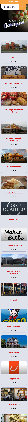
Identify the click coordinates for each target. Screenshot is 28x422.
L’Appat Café (14, 379)
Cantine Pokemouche (14, 193)
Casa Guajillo (14, 219)
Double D (14, 300)
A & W (14, 57)
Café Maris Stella (14, 167)
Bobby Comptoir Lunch (14, 83)
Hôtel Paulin (14, 352)
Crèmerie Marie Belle (14, 245)
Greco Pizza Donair (14, 326)
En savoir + (14, 61)
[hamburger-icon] (23, 7)
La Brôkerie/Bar (14, 405)
